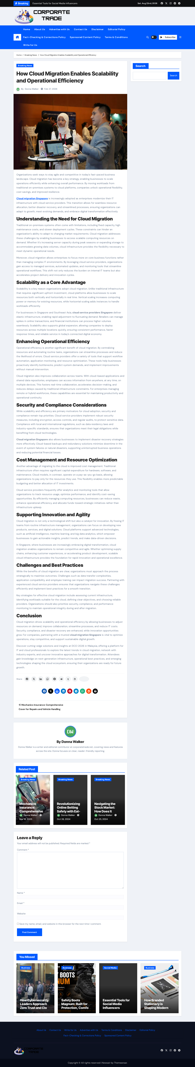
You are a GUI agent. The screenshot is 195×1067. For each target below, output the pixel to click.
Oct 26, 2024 (63, 819)
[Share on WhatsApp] (47, 679)
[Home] (17, 37)
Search (141, 66)
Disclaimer (98, 29)
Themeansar (120, 1062)
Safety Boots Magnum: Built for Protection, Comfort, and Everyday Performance (76, 1007)
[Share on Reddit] (61, 679)
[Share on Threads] (75, 679)
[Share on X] (34, 679)
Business (25, 967)
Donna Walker (32, 89)
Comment (23, 849)
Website (21, 913)
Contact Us (80, 29)
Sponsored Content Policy (85, 37)
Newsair (106, 1062)
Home (26, 29)
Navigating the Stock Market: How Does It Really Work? (104, 809)
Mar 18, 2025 (25, 819)
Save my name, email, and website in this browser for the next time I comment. (60, 923)
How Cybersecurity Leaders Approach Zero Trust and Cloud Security (35, 1005)
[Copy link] (84, 679)
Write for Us (30, 45)
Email (20, 903)
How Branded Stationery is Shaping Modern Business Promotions (156, 1007)
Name (21, 892)
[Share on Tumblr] (68, 679)
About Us (39, 29)
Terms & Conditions (116, 37)
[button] (180, 37)
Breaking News (25, 65)
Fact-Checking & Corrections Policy (44, 37)
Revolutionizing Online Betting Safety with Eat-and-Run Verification (68, 811)
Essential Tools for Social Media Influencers (116, 1004)
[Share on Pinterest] (54, 679)
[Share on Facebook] (27, 679)
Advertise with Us (59, 29)
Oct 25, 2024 (101, 819)
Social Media (110, 967)
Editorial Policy (116, 29)
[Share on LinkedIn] (40, 679)
